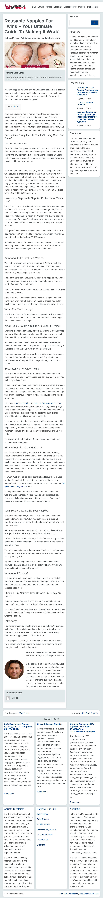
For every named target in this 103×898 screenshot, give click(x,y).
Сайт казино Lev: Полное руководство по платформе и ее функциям (87, 91)
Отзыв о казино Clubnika (85, 103)
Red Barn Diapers (90, 713)
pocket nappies (23, 403)
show (16, 106)
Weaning (41, 845)
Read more (9, 793)
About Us (94, 894)
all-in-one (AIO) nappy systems (47, 403)
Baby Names (43, 819)
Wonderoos (24, 713)
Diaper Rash (42, 840)
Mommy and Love (16, 894)
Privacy (63, 894)
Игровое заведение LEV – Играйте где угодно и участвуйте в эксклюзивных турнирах (87, 117)
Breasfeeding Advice (46, 829)
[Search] (94, 22)
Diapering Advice (44, 834)
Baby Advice (42, 814)
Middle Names (43, 824)
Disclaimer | (84, 894)
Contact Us (73, 894)
